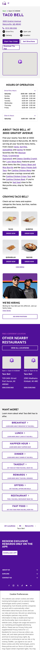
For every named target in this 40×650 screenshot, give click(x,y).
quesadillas (7, 150)
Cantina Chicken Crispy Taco (18, 177)
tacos (16, 147)
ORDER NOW (10, 233)
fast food (17, 182)
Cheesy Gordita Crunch (26, 159)
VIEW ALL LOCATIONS (20, 348)
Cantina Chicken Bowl (15, 179)
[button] (20, 570)
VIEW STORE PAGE (8, 387)
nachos (20, 150)
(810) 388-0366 (11, 28)
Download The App (9, 47)
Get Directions (29, 41)
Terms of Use (23, 646)
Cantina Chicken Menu (21, 171)
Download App (10, 553)
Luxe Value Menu (13, 162)
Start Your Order (11, 41)
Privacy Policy (24, 627)
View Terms (7, 310)
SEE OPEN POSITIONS (20, 316)
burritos (23, 147)
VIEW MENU (20, 267)
